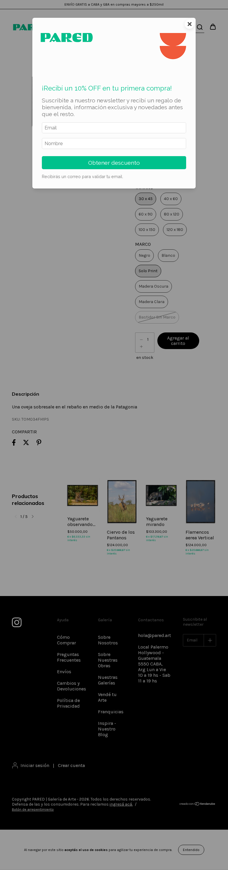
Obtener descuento (114, 162)
